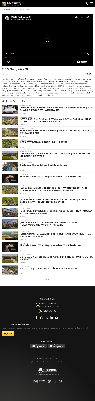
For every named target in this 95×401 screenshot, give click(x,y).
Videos (7, 10)
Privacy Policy (31, 362)
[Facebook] (36, 317)
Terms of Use (41, 362)
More (47, 279)
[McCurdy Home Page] (11, 3)
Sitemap (49, 362)
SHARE (88, 74)
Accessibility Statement (60, 362)
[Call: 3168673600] (87, 4)
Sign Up (8, 333)
